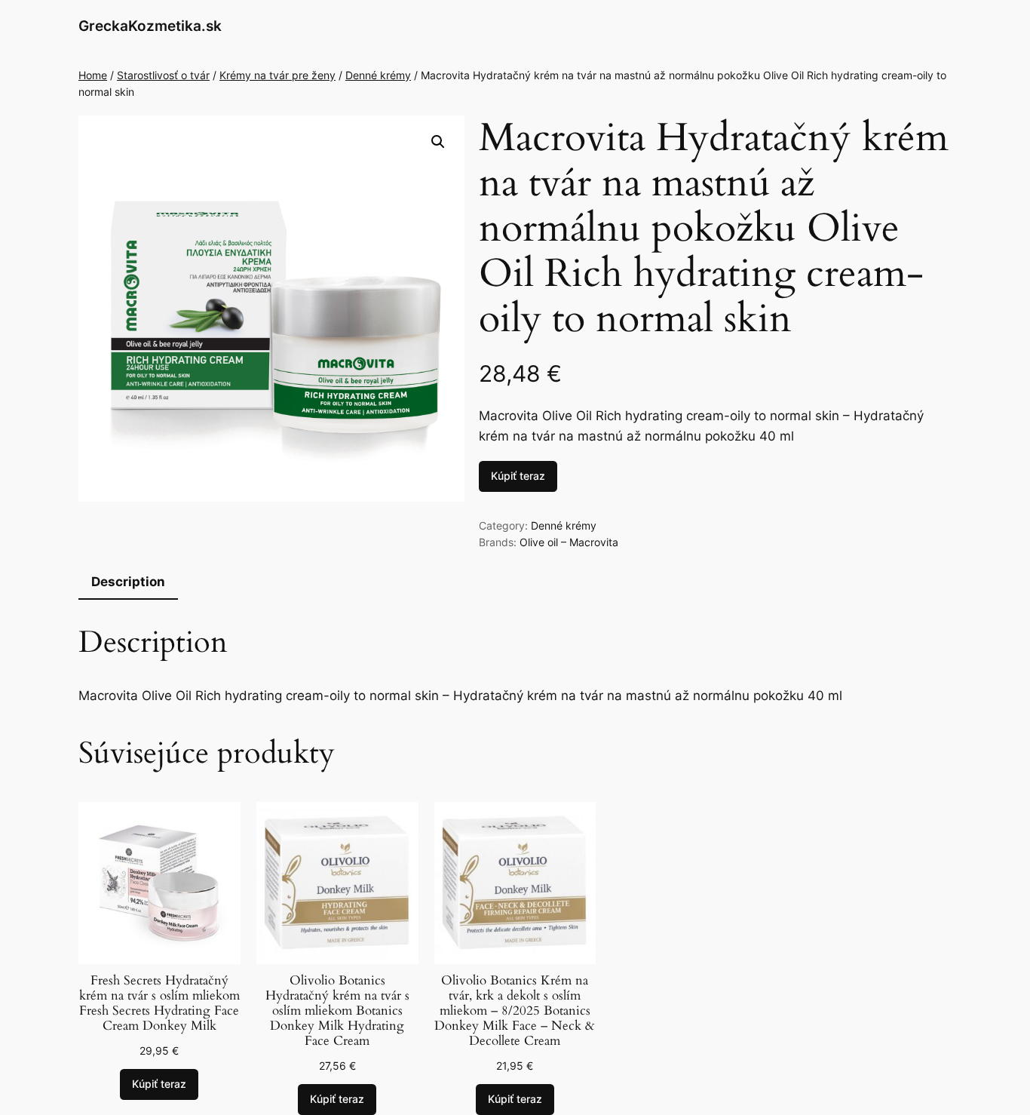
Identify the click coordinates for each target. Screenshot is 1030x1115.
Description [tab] (128, 581)
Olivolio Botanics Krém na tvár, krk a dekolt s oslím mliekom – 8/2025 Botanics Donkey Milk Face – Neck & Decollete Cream (514, 1011)
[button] (438, 141)
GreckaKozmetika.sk (150, 26)
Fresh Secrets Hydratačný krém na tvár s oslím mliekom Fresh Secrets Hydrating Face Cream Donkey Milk (159, 1003)
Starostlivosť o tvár (163, 75)
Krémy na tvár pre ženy (277, 75)
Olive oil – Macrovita (569, 542)
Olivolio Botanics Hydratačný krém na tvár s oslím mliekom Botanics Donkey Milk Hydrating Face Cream (337, 1011)
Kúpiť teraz (518, 475)
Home (92, 75)
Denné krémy (378, 75)
